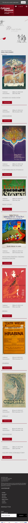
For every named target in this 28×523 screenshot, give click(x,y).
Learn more (15, 2)
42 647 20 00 (7, 479)
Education (4, 497)
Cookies (3, 501)
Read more (7, 102)
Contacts (4, 502)
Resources (4, 494)
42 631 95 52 (6, 480)
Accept (23, 2)
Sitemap (3, 492)
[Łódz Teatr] (7, 10)
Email (4, 511)
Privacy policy (5, 499)
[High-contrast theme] (16, 6)
